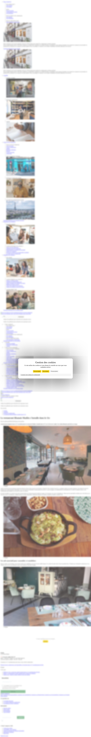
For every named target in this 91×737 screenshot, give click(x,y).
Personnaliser (54, 371)
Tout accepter (37, 371)
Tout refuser (46, 371)
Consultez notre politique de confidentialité (30, 374)
